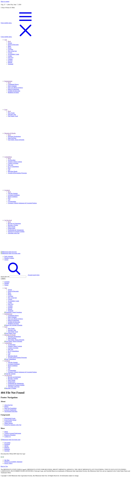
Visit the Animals (13, 362)
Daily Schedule (8, 256)
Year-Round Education (10, 411)
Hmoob (10, 309)
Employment (11, 382)
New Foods (11, 328)
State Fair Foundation (10, 408)
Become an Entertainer (14, 377)
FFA (9, 352)
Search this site (5, 276)
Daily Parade (11, 380)
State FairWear (12, 338)
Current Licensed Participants (12, 433)
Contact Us (7, 436)
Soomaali (10, 310)
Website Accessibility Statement (13, 461)
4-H (9, 354)
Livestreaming (12, 370)
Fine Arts (10, 349)
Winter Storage (8, 423)
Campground (8, 421)
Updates (10, 306)
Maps (9, 293)
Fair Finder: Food (13, 331)
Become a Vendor (13, 378)
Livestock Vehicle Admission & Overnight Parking (22, 372)
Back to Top (4, 466)
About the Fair (8, 405)
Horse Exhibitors (13, 365)
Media (6, 431)
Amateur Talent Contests (15, 346)
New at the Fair (12, 297)
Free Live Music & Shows (15, 319)
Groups (10, 299)
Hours (9, 294)
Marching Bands (12, 356)
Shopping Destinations (14, 336)
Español (10, 307)
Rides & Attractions (13, 320)
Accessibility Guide (13, 301)
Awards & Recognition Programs (17, 357)
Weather (6, 283)
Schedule (7, 282)
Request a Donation (10, 435)
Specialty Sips (12, 330)
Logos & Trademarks (10, 410)
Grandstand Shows (13, 315)
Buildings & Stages (13, 323)
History (6, 406)
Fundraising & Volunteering (16, 383)
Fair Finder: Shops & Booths (16, 340)
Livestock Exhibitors (14, 364)
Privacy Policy (8, 463)
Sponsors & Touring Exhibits (16, 385)
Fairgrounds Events (9, 418)
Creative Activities (13, 348)
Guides (10, 302)
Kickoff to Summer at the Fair (12, 425)
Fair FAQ (10, 304)
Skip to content (5, 1)
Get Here (10, 296)
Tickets (6, 259)
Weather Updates (9, 258)
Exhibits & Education (14, 322)
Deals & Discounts (13, 291)
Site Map (6, 460)
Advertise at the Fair (13, 386)
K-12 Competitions (13, 351)
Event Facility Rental (10, 420)
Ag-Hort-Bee (11, 344)
